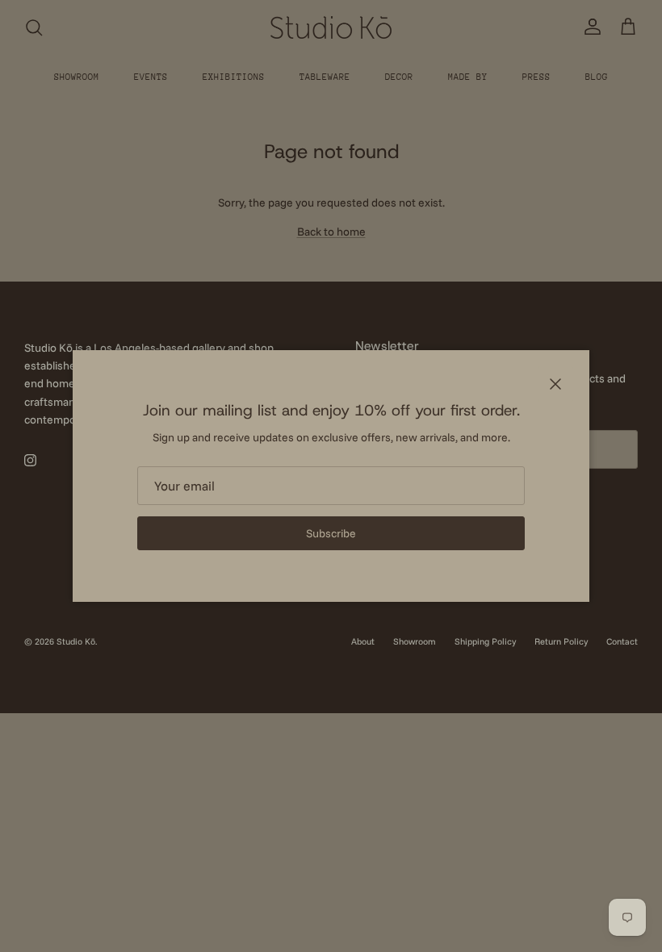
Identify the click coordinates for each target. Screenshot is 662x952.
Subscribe (331, 533)
